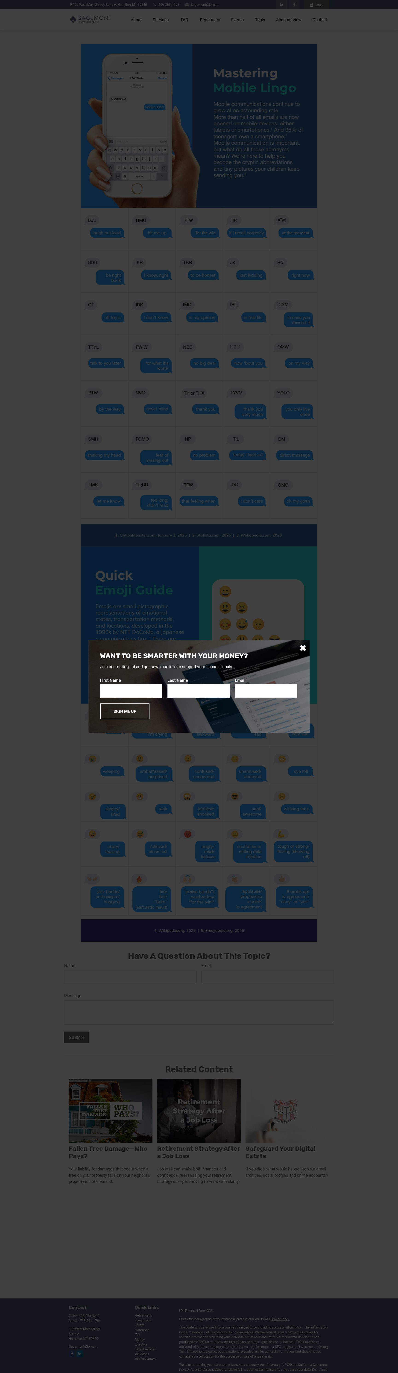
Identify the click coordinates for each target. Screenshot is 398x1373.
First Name (110, 680)
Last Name (177, 680)
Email (240, 680)
